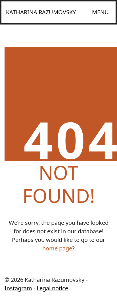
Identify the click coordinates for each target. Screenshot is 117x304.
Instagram (18, 288)
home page (57, 248)
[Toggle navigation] (100, 12)
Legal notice (52, 288)
